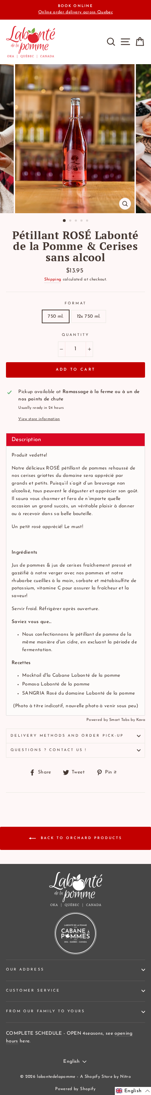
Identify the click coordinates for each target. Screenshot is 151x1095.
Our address (25, 970)
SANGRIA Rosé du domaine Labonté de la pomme (78, 693)
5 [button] (88, 221)
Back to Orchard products (80, 838)
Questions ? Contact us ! (49, 750)
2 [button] (71, 221)
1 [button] (64, 221)
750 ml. (55, 316)
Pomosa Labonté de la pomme (56, 684)
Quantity (75, 335)
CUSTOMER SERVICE (33, 991)
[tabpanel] (75, 581)
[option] (75, 10)
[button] (133, 1091)
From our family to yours (45, 1011)
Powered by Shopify (75, 1089)
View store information (39, 419)
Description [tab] (26, 439)
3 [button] (76, 221)
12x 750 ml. (88, 316)
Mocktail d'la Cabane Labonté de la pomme (71, 675)
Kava (140, 720)
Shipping (52, 279)
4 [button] (82, 221)
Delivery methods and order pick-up (67, 736)
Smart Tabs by (122, 720)
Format (75, 303)
